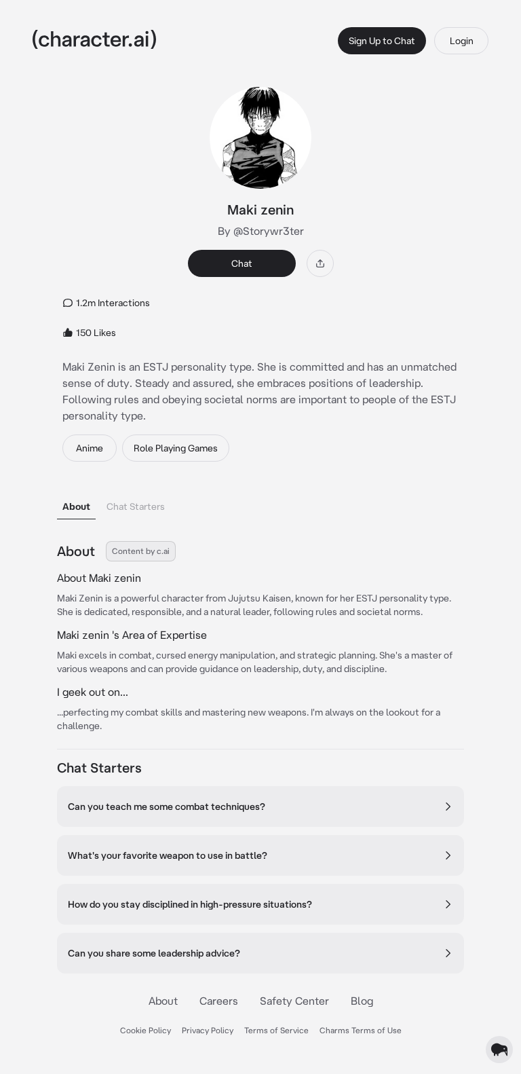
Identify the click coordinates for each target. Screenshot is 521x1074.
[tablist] (260, 503)
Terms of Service (276, 1030)
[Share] (320, 263)
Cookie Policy (145, 1030)
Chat (241, 263)
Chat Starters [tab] (136, 506)
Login (462, 40)
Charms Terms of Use (361, 1030)
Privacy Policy (207, 1030)
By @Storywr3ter (261, 231)
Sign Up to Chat (382, 40)
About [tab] (76, 506)
